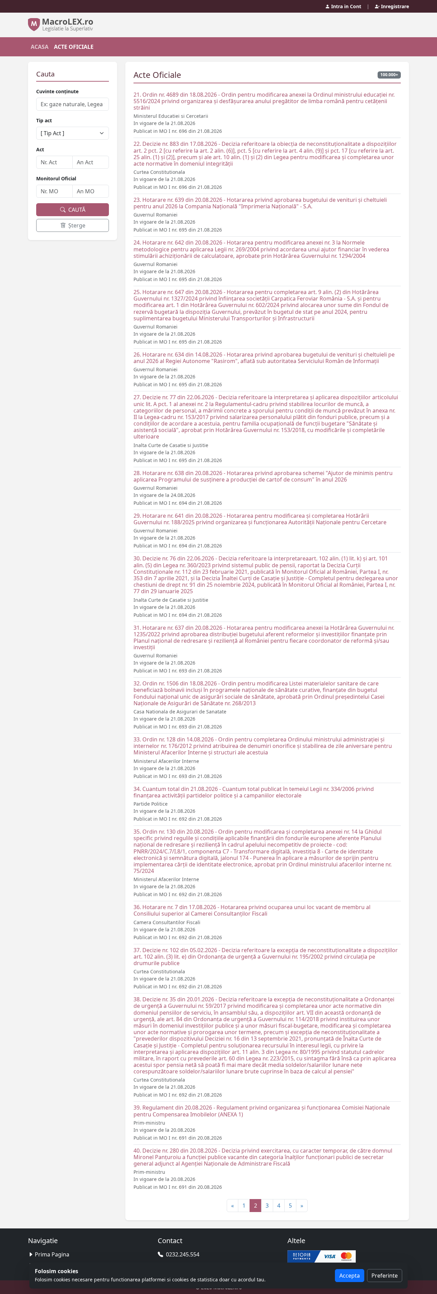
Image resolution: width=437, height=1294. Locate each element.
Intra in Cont (345, 6)
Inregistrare (394, 6)
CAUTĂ (76, 209)
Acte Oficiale (74, 47)
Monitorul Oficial (56, 178)
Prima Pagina (52, 1254)
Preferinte (384, 1275)
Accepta (349, 1275)
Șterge (76, 225)
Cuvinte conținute (57, 91)
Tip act (44, 120)
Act (40, 149)
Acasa (39, 47)
